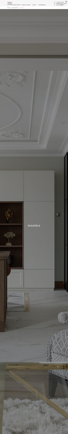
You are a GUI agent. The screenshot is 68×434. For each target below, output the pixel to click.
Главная (8, 7)
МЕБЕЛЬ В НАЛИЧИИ (26, 4)
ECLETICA (22, 7)
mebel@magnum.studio (61, 3)
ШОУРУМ (34, 4)
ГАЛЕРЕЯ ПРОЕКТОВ (16, 4)
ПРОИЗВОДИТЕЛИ (42, 4)
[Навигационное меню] (66, 1)
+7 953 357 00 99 (60, 2)
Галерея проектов (15, 7)
